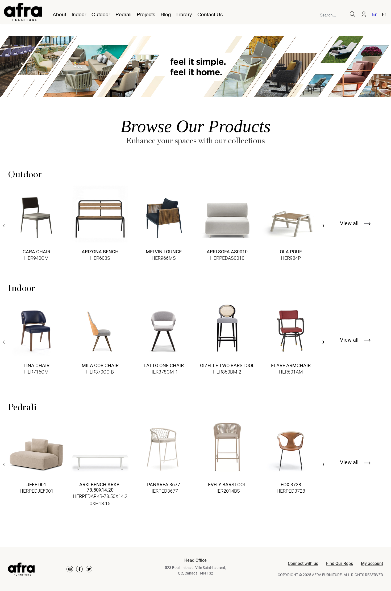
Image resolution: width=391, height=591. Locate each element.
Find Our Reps (339, 563)
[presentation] (4, 226)
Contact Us (210, 14)
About (59, 14)
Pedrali (123, 14)
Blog (166, 14)
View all (350, 223)
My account (372, 563)
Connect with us (303, 563)
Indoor (79, 14)
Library (184, 14)
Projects (146, 14)
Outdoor (100, 14)
